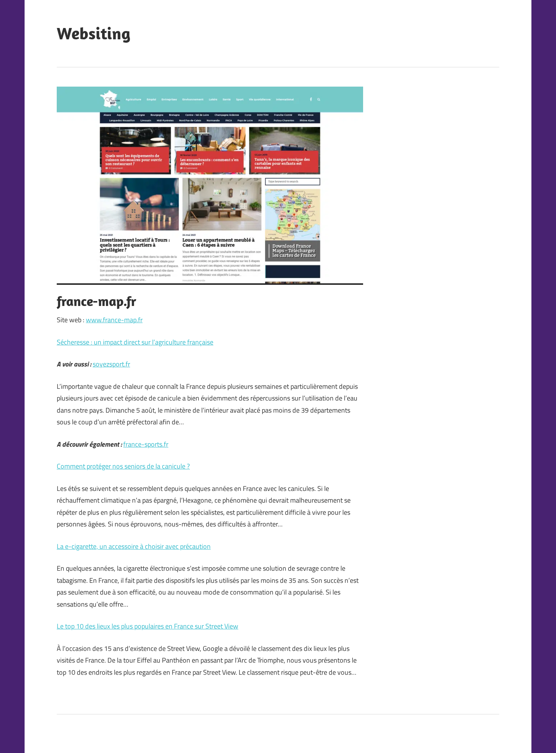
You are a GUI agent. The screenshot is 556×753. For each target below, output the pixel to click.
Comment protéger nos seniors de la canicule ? (123, 466)
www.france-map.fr (114, 320)
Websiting (93, 33)
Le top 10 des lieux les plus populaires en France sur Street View (147, 626)
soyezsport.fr (111, 364)
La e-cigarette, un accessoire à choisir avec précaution (134, 546)
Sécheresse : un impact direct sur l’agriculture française (135, 342)
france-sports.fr (145, 444)
